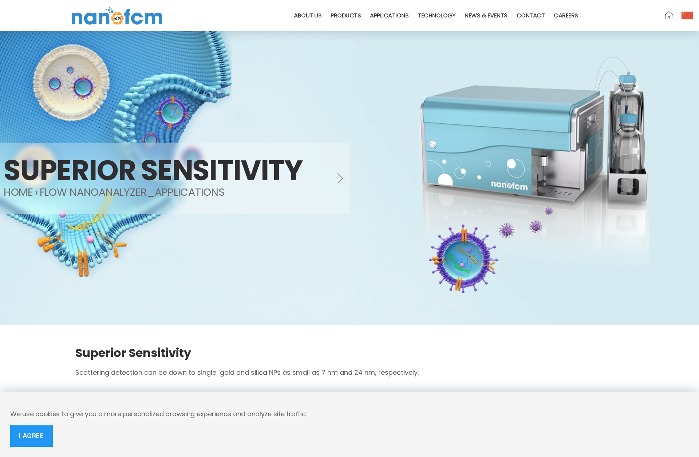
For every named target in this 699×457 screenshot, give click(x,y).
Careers (566, 15)
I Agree (31, 436)
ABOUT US (307, 15)
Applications (389, 15)
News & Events (486, 15)
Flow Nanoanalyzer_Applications (132, 192)
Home (18, 192)
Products (346, 15)
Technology (436, 15)
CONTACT (531, 15)
